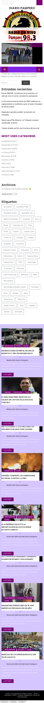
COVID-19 (7, 238)
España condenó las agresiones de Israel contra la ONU (18, 477)
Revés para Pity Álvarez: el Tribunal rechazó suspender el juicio (20, 121)
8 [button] (39, 62)
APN (3, 164)
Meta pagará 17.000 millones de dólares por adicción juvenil (18, 428)
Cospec (16, 231)
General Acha (32, 256)
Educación (25, 250)
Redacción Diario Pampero (17, 360)
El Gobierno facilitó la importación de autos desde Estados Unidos (16, 527)
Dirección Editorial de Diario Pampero (22, 537)
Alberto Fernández (11, 219)
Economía (20, 244)
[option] (22, 54)
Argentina (26, 219)
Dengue (31, 238)
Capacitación (18, 225)
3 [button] (29, 62)
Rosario (16, 293)
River (6, 293)
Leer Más (8, 375)
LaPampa (20, 268)
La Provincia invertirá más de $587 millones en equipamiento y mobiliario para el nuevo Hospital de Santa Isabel (22, 104)
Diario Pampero (22, 8)
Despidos (7, 244)
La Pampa (5, 152)
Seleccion (21, 299)
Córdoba (19, 238)
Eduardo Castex (10, 250)
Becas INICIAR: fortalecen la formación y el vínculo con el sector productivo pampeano (21, 52)
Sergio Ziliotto (9, 305)
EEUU (36, 250)
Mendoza (24, 275)
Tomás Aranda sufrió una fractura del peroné (20, 128)
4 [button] (31, 62)
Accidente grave (10, 213)
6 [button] (35, 62)
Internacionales (8, 171)
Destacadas (6, 145)
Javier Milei (31, 262)
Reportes (5, 167)
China (6, 231)
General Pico (9, 262)
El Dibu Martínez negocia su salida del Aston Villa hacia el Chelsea (17, 400)
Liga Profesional (10, 275)
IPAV (20, 262)
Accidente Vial (27, 213)
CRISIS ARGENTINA (10, 516)
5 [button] (33, 62)
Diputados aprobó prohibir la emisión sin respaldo (18, 113)
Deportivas (8, 392)
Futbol (19, 256)
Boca (37, 219)
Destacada (6, 149)
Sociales (5, 160)
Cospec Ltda (29, 231)
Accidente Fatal (22, 207)
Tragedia (32, 305)
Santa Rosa (8, 299)
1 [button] (25, 62)
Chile (30, 225)
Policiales (34, 287)
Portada (5, 175)
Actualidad (6, 141)
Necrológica (8, 281)
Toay (22, 305)
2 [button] (27, 62)
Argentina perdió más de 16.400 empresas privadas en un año (18, 606)
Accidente (7, 207)
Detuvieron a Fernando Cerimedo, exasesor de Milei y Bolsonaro (19, 557)
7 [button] (37, 62)
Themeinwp (22, 697)
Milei (35, 275)
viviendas (18, 312)
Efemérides (8, 256)
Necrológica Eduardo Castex (15, 287)
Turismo (7, 312)
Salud (26, 293)
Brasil (6, 225)
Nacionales (6, 156)
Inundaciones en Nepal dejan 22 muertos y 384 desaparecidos (18, 352)
